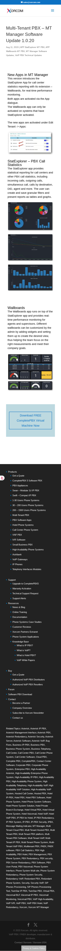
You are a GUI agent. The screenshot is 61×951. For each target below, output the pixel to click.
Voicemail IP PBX (29, 895)
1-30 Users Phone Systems (25, 500)
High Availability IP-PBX (26, 777)
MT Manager (39, 826)
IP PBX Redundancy (44, 818)
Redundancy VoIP (14, 878)
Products (12, 471)
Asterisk (25, 728)
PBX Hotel (22, 854)
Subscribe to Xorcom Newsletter (28, 713)
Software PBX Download (20, 694)
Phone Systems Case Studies (27, 622)
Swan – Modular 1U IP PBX (25, 490)
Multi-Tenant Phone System (34, 842)
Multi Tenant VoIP (36, 838)
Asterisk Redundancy (16, 736)
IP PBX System (13, 822)
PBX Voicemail (25, 866)
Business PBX (38, 745)
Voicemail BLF (13, 895)
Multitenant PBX (31, 846)
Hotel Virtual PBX (33, 809)
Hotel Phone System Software (36, 801)
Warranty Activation (21, 588)
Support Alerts (19, 598)
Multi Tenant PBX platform (31, 834)
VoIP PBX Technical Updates (28, 55)
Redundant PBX (32, 878)
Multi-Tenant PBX (20, 515)
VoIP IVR (10, 903)
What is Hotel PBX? (26, 655)
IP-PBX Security (39, 822)
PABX (43, 846)
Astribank (17, 554)
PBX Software (38, 862)
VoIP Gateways (20, 559)
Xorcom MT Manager (38, 907)
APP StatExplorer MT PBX (32, 47)
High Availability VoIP (38, 785)
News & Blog (18, 607)
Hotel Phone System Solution (20, 805)
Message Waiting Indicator (18, 826)
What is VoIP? (23, 650)
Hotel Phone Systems (23, 525)
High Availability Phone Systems (28, 549)
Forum (11, 689)
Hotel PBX (20, 797)
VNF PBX (17, 534)
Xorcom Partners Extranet (25, 632)
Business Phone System (18, 749)
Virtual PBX (48, 891)
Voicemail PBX (24, 899)
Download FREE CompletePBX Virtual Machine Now (30, 420)
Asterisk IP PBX (38, 728)
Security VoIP (37, 883)
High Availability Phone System (27, 781)
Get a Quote (18, 475)
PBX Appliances (20, 485)
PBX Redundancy (30, 858)
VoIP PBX (21, 903)
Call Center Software (25, 757)
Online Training (19, 612)
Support (12, 580)
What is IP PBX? (25, 645)
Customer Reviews (21, 627)
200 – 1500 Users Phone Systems (29, 510)
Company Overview (22, 708)
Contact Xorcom (23, 942)
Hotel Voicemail (29, 813)
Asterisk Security (36, 736)
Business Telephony (40, 749)
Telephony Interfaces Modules (26, 569)
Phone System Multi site (27, 870)
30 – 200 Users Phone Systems (27, 505)
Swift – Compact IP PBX (24, 495)
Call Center (11, 753)
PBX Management (37, 854)
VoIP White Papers (26, 660)
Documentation (19, 617)
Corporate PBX (23, 765)
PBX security (46, 858)
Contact (12, 699)
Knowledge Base (20, 641)
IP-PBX (26, 822)
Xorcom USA (40, 942)
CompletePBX (28, 761)
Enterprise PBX (22, 769)
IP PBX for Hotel (25, 818)
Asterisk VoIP (38, 740)
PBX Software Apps (22, 520)
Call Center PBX (26, 753)
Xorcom (23, 907)
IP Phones (17, 564)
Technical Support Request (25, 593)
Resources (13, 603)
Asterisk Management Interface (21, 732)
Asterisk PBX (43, 732)
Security (25, 883)
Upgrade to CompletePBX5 (25, 583)
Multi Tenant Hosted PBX (37, 830)
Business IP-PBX (21, 745)
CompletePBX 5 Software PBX (27, 480)
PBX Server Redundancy (18, 862)
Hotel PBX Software (35, 797)
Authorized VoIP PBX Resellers (27, 684)
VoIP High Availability (43, 899)
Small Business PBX (22, 544)
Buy (10, 670)
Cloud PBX (41, 757)
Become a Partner (21, 703)
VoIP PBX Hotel (34, 903)
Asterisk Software (22, 740)
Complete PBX (13, 761)
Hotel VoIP (43, 813)
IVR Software (18, 539)
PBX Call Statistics (25, 850)
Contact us (17, 717)
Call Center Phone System (25, 530)
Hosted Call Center (24, 793)
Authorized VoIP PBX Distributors (28, 679)
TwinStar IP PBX (19, 891)
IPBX (50, 822)
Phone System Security (30, 874)
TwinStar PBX (35, 891)
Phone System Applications (25, 636)
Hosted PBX (40, 793)
